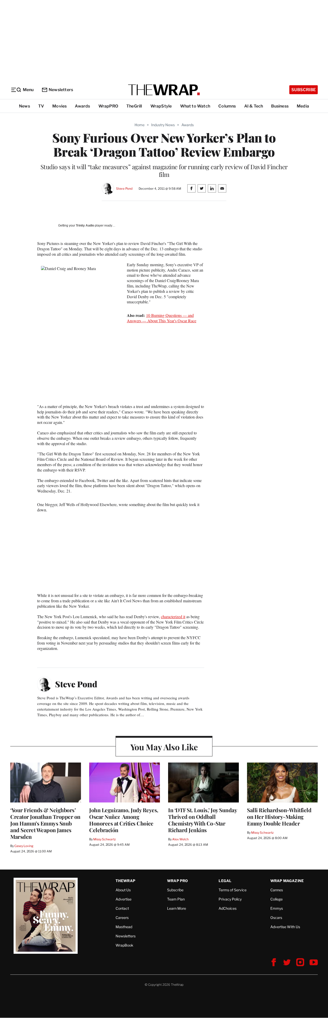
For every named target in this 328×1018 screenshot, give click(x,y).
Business (280, 106)
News (24, 106)
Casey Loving (23, 846)
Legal (225, 880)
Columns (227, 106)
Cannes (276, 890)
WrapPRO (108, 106)
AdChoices (228, 908)
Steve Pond (124, 188)
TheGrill (134, 106)
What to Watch (195, 106)
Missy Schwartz (104, 839)
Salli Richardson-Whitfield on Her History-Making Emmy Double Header (279, 817)
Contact (122, 908)
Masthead (124, 927)
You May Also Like (164, 746)
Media (303, 106)
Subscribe (303, 89)
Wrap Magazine (287, 880)
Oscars (276, 917)
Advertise (123, 899)
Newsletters (61, 89)
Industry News (163, 125)
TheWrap (125, 880)
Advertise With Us (285, 927)
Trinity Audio (85, 225)
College (276, 899)
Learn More (176, 908)
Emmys (276, 908)
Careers (122, 917)
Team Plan (176, 899)
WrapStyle (161, 106)
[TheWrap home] (164, 89)
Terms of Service (233, 890)
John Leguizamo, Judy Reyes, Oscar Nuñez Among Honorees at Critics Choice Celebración (123, 820)
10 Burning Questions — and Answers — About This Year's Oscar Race (161, 318)
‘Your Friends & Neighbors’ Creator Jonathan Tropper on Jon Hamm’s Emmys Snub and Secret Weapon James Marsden (45, 823)
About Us (123, 890)
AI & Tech (253, 106)
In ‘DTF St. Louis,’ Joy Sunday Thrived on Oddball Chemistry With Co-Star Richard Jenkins (202, 820)
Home (140, 125)
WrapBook (124, 945)
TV (41, 106)
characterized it (173, 616)
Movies (59, 106)
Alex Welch (180, 839)
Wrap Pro (177, 880)
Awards (82, 106)
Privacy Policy (230, 899)
